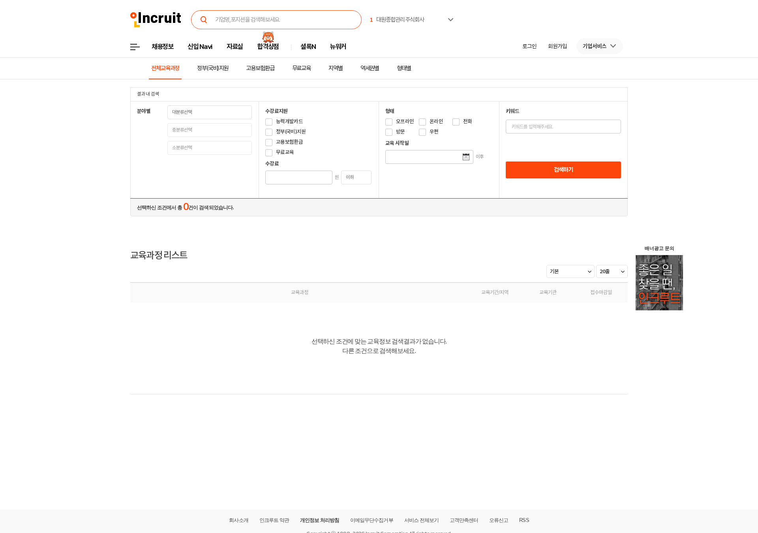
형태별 (404, 68)
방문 (400, 131)
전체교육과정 (165, 68)
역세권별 (369, 68)
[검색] (204, 20)
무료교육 (301, 68)
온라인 (436, 121)
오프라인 (405, 121)
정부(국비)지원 (212, 68)
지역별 (335, 68)
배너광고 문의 (659, 248)
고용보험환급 (260, 68)
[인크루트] (155, 20)
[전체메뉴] (140, 49)
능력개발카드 (289, 121)
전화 (467, 121)
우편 (434, 131)
